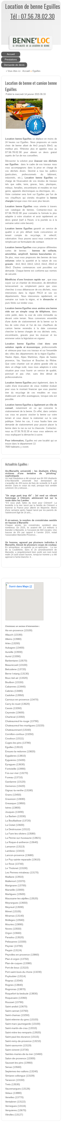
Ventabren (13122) (15, 1101)
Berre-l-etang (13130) (17, 673)
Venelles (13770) (14, 1097)
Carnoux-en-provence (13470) (21, 699)
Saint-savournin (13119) (18, 1045)
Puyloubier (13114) (15, 976)
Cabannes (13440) (15, 686)
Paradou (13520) (14, 937)
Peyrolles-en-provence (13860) (22, 954)
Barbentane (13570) (16, 660)
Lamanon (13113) (15, 846)
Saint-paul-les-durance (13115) (22, 1037)
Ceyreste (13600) (14, 712)
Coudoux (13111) (14, 738)
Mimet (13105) (13, 911)
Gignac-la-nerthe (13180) (19, 790)
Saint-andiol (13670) (16, 1006)
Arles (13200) (12, 643)
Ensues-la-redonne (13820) (20, 751)
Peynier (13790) (14, 946)
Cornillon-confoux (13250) (19, 734)
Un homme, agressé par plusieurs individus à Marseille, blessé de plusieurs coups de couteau (31, 543)
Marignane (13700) (15, 885)
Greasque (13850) (15, 803)
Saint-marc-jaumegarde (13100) (22, 1024)
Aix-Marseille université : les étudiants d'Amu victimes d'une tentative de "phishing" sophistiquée (31, 473)
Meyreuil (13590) (14, 907)
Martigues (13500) (15, 894)
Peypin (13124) (13, 950)
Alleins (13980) (13, 639)
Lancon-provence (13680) (19, 855)
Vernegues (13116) (15, 1106)
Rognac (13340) (14, 980)
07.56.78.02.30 (13, 152)
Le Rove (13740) (14, 864)
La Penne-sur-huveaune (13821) (23, 838)
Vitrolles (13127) (14, 1114)
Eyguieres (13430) (15, 760)
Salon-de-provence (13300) (20, 1058)
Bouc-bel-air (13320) (16, 678)
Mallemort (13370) (15, 881)
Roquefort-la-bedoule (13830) (21, 993)
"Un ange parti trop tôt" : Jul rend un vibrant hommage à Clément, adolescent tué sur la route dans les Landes (31, 498)
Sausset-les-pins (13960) (19, 1062)
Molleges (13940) (14, 920)
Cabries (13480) (14, 691)
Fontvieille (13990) (15, 768)
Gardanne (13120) (15, 781)
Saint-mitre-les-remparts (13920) (23, 1032)
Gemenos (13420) (15, 786)
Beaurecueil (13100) (16, 665)
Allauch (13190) (13, 634)
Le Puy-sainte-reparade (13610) (22, 859)
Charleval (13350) (15, 717)
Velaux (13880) (13, 1093)
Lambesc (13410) (14, 851)
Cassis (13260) (13, 708)
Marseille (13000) (14, 890)
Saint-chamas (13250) (17, 1015)
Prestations (11, 59)
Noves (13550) (13, 928)
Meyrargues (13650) (16, 903)
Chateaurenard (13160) (18, 730)
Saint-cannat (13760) (16, 1011)
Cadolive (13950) (14, 695)
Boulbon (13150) (14, 682)
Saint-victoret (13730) (17, 1050)
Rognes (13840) (14, 985)
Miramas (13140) (14, 915)
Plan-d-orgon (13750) (17, 959)
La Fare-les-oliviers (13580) (20, 833)
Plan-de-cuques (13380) (18, 963)
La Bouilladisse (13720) (18, 820)
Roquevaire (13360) (16, 998)
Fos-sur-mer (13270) (16, 773)
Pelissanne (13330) (15, 941)
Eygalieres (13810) (15, 756)
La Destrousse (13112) (17, 829)
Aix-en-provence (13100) (18, 630)
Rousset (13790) (14, 1002)
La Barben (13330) (15, 816)
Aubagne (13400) (14, 647)
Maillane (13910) (14, 877)
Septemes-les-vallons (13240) (21, 1071)
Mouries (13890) (14, 924)
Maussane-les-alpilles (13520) (21, 898)
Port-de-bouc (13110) (17, 967)
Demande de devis (14, 64)
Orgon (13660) (13, 933)
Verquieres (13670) (15, 1110)
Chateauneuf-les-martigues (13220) (24, 725)
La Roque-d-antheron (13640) (21, 842)
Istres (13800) (12, 807)
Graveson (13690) (15, 799)
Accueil (11, 54)
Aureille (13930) (14, 652)
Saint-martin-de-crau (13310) (21, 1028)
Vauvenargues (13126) (17, 1088)
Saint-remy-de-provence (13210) (23, 1041)
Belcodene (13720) (15, 669)
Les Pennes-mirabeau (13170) (22, 872)
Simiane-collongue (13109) (20, 1075)
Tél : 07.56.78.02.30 (32, 16)
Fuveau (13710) (14, 777)
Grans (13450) (13, 794)
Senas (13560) (13, 1067)
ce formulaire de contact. (30, 241)
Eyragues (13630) (15, 764)
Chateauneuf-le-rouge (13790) (22, 721)
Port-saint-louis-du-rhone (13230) (23, 972)
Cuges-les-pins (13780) (18, 743)
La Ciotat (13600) (14, 825)
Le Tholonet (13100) (16, 868)
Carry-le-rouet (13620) (17, 704)
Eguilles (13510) (14, 747)
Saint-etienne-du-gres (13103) (21, 1019)
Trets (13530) (12, 1084)
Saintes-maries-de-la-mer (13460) (23, 1054)
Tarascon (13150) (14, 1080)
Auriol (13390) (13, 656)
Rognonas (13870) (15, 989)
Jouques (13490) (14, 812)
